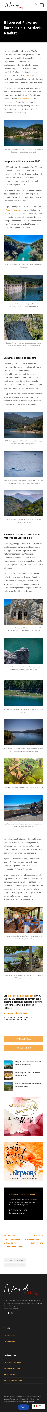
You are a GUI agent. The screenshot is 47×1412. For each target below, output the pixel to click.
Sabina (26, 75)
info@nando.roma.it (18, 1213)
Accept (23, 1407)
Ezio (17, 1019)
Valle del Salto (24, 99)
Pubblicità (11, 1341)
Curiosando (11, 1374)
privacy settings (28, 1402)
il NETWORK (13, 1017)
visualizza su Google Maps (15, 1013)
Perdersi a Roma (13, 1368)
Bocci (23, 1019)
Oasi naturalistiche (15, 1265)
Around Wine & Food (14, 1380)
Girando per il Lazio (15, 1260)
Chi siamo (11, 1336)
